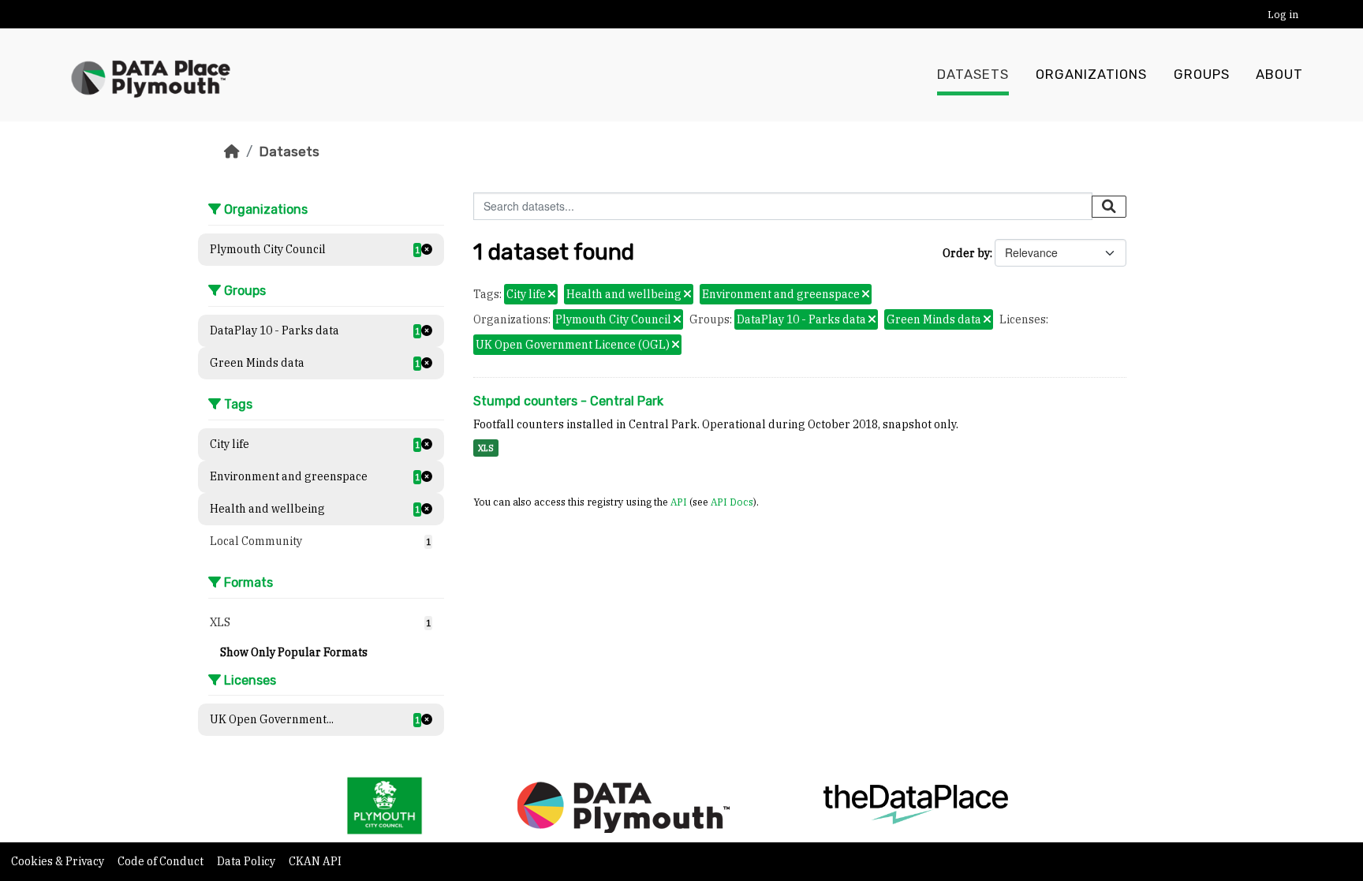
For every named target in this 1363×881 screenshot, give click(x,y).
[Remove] (551, 295)
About (1279, 74)
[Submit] (1109, 207)
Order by (966, 253)
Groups (1202, 74)
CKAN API (315, 861)
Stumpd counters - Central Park (568, 401)
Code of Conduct (162, 861)
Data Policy (247, 861)
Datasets (973, 74)
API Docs (732, 501)
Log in (1283, 14)
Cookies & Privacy (58, 861)
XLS (486, 448)
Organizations (1091, 74)
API (678, 501)
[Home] (232, 151)
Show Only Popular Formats (294, 652)
